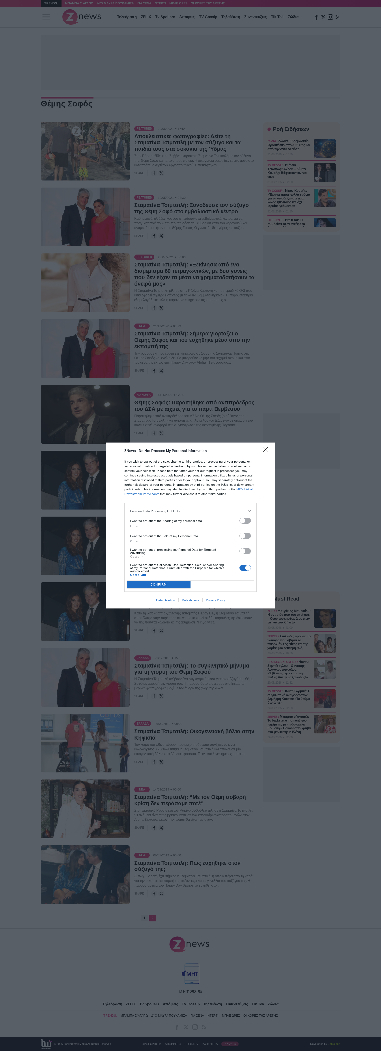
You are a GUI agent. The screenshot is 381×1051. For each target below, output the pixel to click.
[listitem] (190, 511)
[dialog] (190, 525)
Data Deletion (165, 600)
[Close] (267, 451)
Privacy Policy (215, 600)
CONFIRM (159, 584)
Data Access (190, 600)
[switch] (245, 521)
